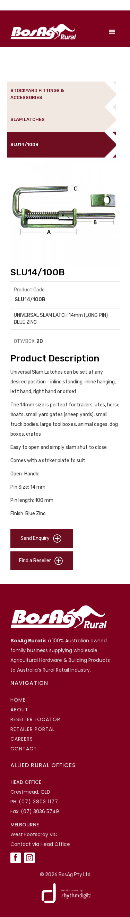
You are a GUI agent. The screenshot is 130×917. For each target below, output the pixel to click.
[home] (41, 32)
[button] (112, 32)
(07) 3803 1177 (38, 801)
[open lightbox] (65, 212)
